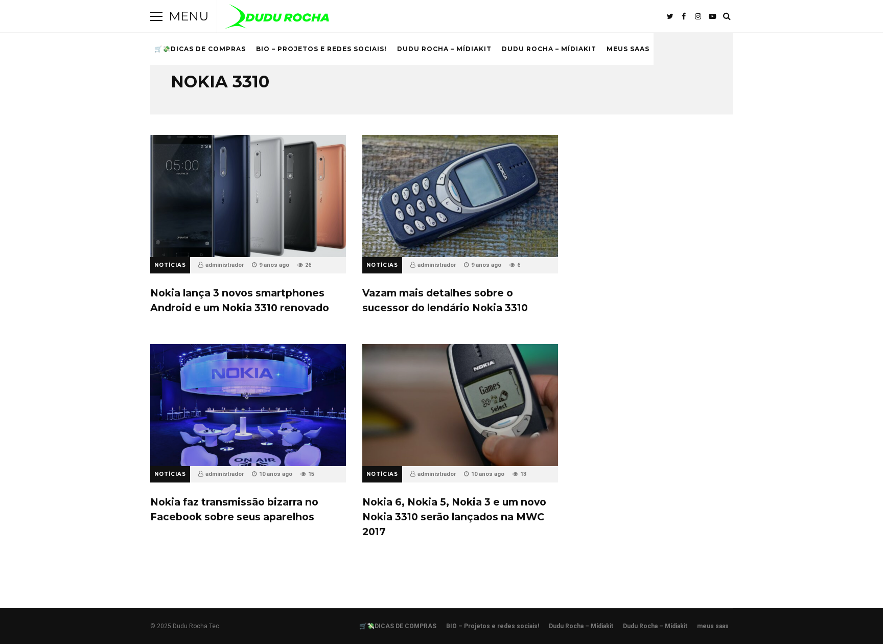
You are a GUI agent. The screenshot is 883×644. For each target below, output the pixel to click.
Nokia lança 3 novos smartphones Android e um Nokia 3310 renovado (248, 196)
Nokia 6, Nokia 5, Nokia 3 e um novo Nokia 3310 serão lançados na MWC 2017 (460, 405)
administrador (224, 265)
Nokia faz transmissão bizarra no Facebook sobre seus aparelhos (248, 405)
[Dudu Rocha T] (277, 18)
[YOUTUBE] (712, 16)
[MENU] (156, 16)
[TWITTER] (669, 16)
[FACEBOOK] (684, 16)
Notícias (170, 265)
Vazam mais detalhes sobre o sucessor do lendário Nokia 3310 (460, 196)
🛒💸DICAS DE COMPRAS (200, 49)
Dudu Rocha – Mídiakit (444, 49)
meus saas (628, 49)
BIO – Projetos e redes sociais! (321, 49)
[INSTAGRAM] (698, 16)
